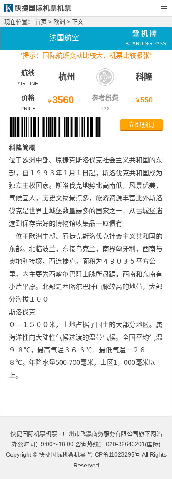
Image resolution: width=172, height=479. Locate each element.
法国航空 (64, 38)
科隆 (144, 77)
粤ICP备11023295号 (113, 454)
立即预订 (141, 124)
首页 (41, 21)
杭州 (66, 77)
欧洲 (59, 21)
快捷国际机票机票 (62, 454)
